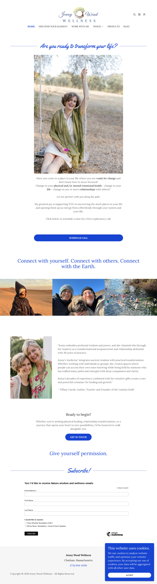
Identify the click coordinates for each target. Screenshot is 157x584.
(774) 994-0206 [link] (78, 565)
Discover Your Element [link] (53, 26)
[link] (78, 14)
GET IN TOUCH (78, 437)
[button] (144, 14)
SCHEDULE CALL (78, 238)
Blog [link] (127, 26)
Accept (129, 575)
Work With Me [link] (80, 26)
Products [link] (114, 26)
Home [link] (31, 26)
